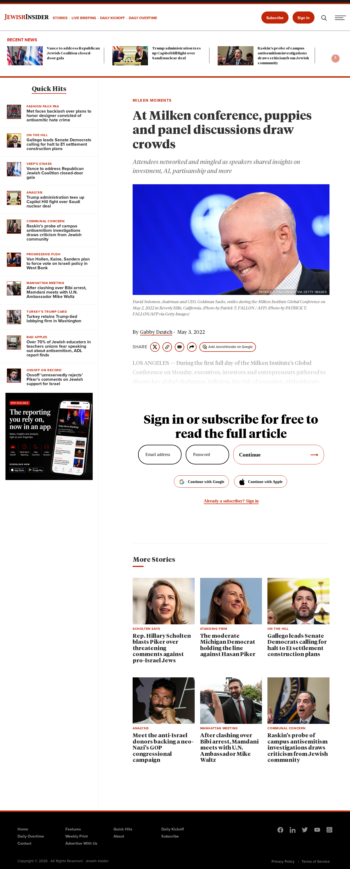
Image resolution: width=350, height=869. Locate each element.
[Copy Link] (167, 347)
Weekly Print (76, 836)
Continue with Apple (265, 482)
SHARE (140, 347)
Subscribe (275, 18)
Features (73, 829)
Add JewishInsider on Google (230, 346)
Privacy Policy (283, 861)
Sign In (304, 18)
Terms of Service (316, 861)
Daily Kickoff (172, 829)
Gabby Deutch (156, 332)
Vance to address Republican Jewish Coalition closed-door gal (73, 53)
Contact (24, 843)
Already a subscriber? (231, 501)
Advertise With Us (81, 843)
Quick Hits (49, 89)
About (118, 836)
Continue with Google (206, 482)
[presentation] (335, 58)
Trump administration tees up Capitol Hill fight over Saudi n (176, 53)
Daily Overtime (31, 836)
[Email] (179, 347)
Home (23, 829)
